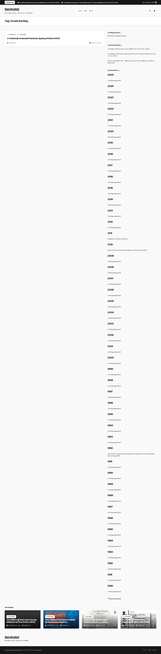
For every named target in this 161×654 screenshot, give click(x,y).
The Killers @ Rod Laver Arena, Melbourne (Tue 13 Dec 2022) (129, 49)
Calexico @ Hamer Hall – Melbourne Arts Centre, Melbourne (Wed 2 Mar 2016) (98, 622)
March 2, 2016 (90, 625)
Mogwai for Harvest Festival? (118, 239)
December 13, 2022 (14, 625)
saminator (12, 43)
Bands (91, 11)
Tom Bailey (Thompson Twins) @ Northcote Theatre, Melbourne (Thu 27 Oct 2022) (60, 622)
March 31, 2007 (96, 43)
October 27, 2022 (53, 625)
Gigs (85, 11)
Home (80, 11)
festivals (12, 34)
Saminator (12, 9)
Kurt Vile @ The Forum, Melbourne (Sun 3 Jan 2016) (135, 620)
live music (23, 34)
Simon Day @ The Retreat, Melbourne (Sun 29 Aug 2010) (127, 250)
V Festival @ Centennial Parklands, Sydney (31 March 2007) (33, 38)
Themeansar (37, 650)
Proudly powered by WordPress (14, 650)
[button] (150, 11)
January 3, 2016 (129, 625)
